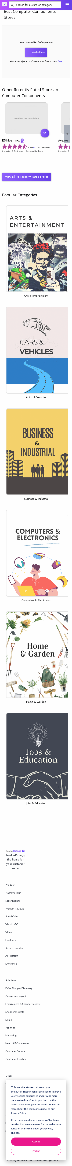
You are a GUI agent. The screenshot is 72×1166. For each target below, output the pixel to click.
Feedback (10, 940)
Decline (36, 1150)
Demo (8, 1019)
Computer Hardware (34, 151)
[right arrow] (67, 134)
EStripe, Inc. (11, 140)
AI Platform (11, 955)
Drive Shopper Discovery (18, 988)
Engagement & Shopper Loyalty (22, 1003)
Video (8, 932)
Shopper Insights (14, 1011)
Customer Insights (15, 1059)
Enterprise (11, 963)
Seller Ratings (12, 900)
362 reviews (44, 147)
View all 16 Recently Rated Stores (26, 177)
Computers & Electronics (12, 151)
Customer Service (15, 1051)
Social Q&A (11, 916)
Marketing (11, 1035)
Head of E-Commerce (17, 1043)
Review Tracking (14, 947)
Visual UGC (11, 924)
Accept (36, 1141)
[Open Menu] (67, 4)
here (60, 61)
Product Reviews (14, 908)
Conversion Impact (15, 996)
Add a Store (38, 52)
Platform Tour (13, 892)
